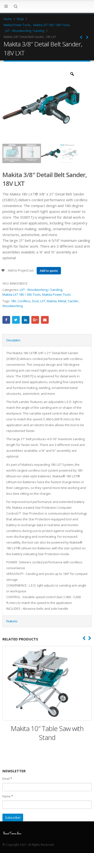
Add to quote (49, 271)
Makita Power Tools (56, 294)
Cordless (24, 301)
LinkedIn (25, 320)
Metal (62, 301)
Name (7, 796)
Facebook (6, 320)
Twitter (16, 320)
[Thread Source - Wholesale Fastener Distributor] (12, 832)
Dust (35, 301)
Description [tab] (13, 340)
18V (13, 301)
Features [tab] (11, 621)
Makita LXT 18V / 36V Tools (21, 294)
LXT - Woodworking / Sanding (41, 289)
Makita (52, 301)
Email (45, 320)
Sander (73, 301)
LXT (42, 301)
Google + (35, 320)
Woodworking (12, 306)
